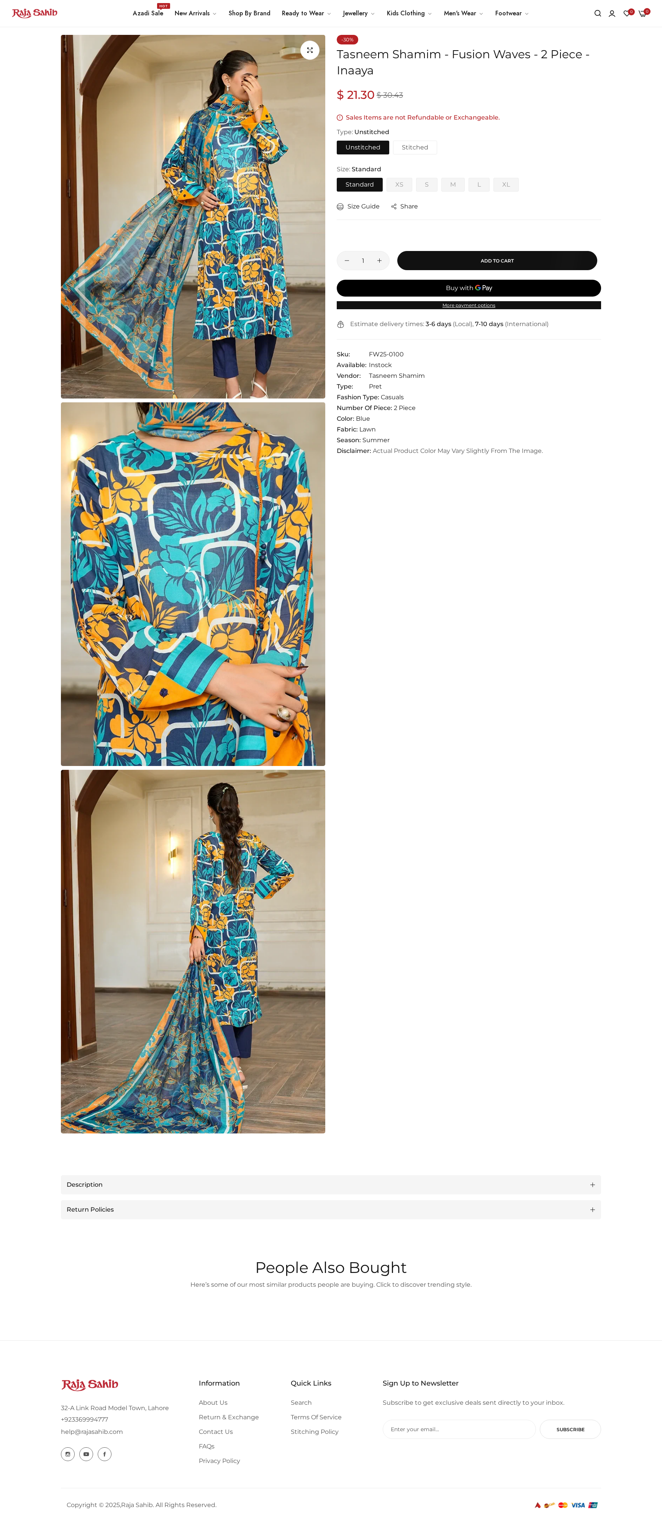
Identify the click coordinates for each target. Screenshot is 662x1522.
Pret (375, 386)
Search (301, 1402)
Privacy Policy (219, 1461)
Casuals (392, 397)
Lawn (367, 429)
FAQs (207, 1446)
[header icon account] (612, 13)
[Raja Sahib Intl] (34, 13)
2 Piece (405, 408)
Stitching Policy (315, 1431)
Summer (376, 440)
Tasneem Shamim (397, 375)
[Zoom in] (310, 50)
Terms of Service (316, 1417)
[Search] (598, 13)
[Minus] (347, 260)
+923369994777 (84, 1419)
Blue (363, 418)
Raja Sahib (137, 1505)
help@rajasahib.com (92, 1431)
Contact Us (216, 1431)
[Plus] (379, 260)
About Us (213, 1402)
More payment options (468, 305)
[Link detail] (68, 1454)
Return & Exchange (229, 1417)
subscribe (571, 1429)
